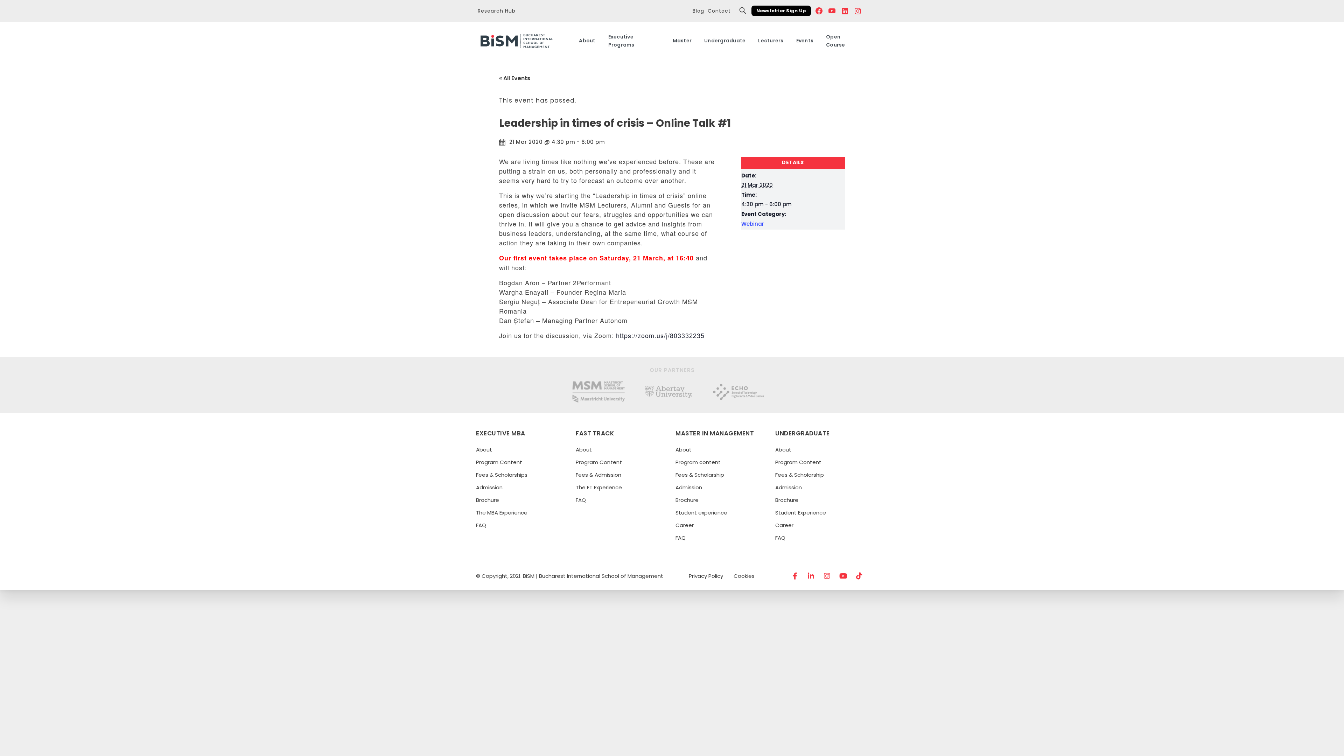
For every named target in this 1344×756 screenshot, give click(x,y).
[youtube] (832, 10)
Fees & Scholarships (501, 474)
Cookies (744, 576)
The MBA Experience (501, 512)
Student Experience (800, 512)
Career (685, 525)
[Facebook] (819, 10)
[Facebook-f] (795, 576)
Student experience (701, 512)
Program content (698, 462)
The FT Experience (599, 487)
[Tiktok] (860, 576)
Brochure (487, 500)
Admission (489, 487)
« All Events (514, 78)
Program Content (499, 462)
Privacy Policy (706, 576)
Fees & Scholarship (700, 474)
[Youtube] (843, 576)
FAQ (481, 525)
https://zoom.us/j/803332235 (660, 335)
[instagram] (858, 10)
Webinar (752, 223)
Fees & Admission (598, 474)
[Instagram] (827, 576)
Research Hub (497, 11)
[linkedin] (845, 10)
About (484, 449)
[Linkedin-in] (811, 576)
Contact (719, 11)
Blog (698, 11)
